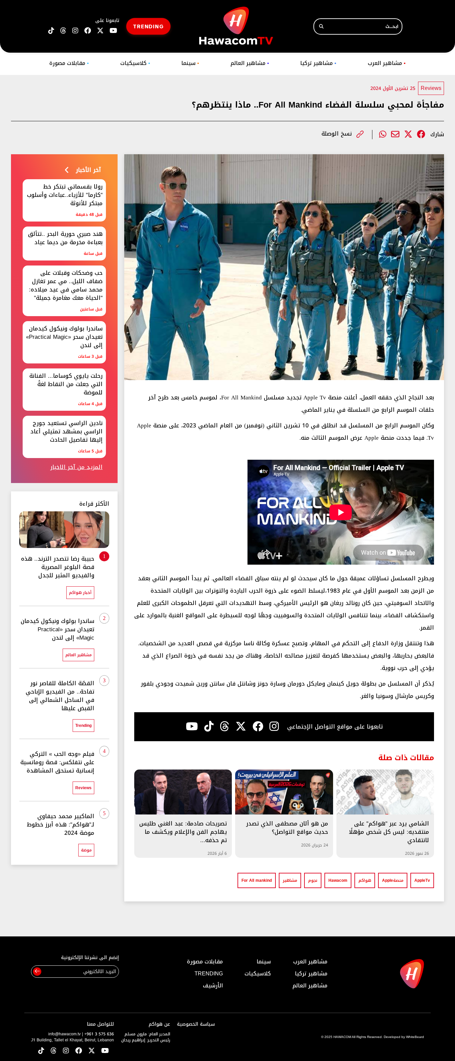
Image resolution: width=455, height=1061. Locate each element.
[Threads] (63, 31)
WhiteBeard (415, 1037)
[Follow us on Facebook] (87, 31)
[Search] (321, 26)
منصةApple (392, 880)
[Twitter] (408, 134)
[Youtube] (192, 727)
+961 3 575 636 (99, 1034)
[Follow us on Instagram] (75, 31)
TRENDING (148, 26)
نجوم (312, 880)
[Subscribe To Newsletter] (37, 971)
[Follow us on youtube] (113, 31)
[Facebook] (421, 134)
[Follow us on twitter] (100, 31)
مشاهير (290, 880)
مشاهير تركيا (318, 63)
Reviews (431, 88)
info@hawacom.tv (64, 1034)
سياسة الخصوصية (196, 1024)
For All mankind (256, 880)
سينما (190, 63)
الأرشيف (213, 985)
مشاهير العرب (387, 63)
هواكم (364, 880)
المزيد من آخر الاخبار (76, 467)
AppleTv (422, 880)
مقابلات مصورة (69, 63)
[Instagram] (274, 727)
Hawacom (337, 880)
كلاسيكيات (135, 63)
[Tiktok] (209, 727)
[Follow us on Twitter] (91, 1051)
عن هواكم (159, 1024)
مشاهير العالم (249, 63)
